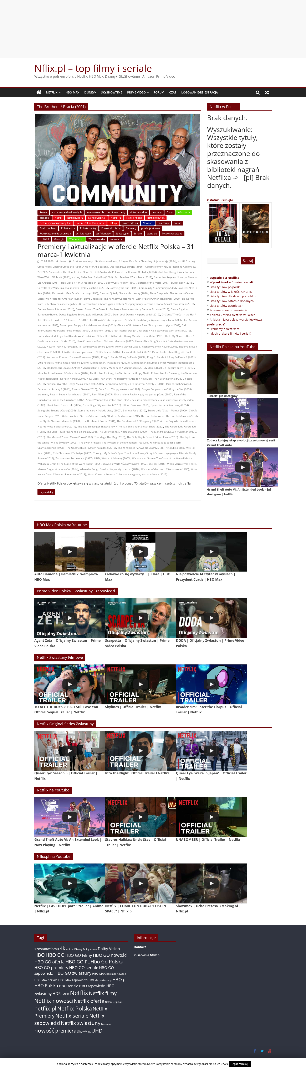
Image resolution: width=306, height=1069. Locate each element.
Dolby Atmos (90, 949)
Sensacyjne (122, 233)
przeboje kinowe (150, 228)
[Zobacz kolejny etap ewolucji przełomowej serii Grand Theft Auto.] (242, 418)
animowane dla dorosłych (67, 212)
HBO (39, 955)
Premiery (131, 228)
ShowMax (84, 1031)
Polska (177, 223)
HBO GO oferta (113, 336)
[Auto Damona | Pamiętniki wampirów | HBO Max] (69, 552)
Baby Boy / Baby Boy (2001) (97, 277)
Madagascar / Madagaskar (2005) (110, 362)
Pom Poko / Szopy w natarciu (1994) (119, 389)
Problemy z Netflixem (224, 329)
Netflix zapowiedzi (47, 378)
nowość (51, 384)
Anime (43, 212)
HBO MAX (72, 92)
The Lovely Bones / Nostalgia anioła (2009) (123, 432)
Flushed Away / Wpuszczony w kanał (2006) (158, 320)
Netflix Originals (113, 1001)
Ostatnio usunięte (220, 200)
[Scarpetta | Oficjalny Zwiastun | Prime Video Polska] (140, 618)
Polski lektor (68, 228)
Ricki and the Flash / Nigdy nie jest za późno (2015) (143, 394)
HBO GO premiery (51, 967)
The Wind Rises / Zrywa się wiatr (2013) (140, 448)
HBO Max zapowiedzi (73, 980)
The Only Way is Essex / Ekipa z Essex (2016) (152, 437)
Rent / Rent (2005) (102, 394)
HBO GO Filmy (78, 955)
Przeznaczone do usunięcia (55, 233)
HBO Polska (46, 985)
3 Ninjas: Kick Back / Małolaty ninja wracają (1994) (147, 261)
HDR (56, 993)
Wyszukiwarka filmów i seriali (231, 282)
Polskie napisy (88, 228)
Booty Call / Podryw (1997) (121, 282)
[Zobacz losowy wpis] (267, 92)
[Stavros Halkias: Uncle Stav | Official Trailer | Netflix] (140, 817)
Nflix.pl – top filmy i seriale (93, 68)
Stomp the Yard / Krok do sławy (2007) (99, 410)
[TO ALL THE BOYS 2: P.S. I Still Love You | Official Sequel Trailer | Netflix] (69, 684)
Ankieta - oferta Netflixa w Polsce (232, 315)
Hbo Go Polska (107, 961)
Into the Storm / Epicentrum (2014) (82, 352)
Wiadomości (76, 239)
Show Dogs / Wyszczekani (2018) (102, 405)
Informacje (184, 212)
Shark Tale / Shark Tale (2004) (64, 405)
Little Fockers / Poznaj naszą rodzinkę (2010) (63, 362)
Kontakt (140, 947)
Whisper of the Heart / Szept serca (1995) (165, 469)
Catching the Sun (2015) (123, 288)
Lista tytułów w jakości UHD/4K (231, 292)
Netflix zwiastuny (80, 1022)
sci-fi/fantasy (83, 233)
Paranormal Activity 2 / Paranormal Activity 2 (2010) (134, 384)
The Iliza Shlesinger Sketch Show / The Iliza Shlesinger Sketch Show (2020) (120, 426)
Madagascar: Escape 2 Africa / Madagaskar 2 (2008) (77, 368)
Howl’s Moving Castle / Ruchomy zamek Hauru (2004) (146, 346)
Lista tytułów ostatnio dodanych (232, 301)
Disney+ (90, 92)
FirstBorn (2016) (99, 320)
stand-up (152, 233)
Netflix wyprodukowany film (55, 223)
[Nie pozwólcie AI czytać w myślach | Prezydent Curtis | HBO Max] (211, 552)
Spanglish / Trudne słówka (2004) (56, 410)
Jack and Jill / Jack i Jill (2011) (138, 352)
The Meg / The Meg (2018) (110, 437)
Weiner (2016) (157, 464)
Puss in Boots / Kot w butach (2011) (70, 394)
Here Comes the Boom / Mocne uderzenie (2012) (105, 341)
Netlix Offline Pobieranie (90, 223)
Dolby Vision (109, 948)
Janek (63, 261)
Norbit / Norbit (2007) (72, 378)
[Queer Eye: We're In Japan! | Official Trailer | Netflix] (211, 751)
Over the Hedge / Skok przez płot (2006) (80, 384)
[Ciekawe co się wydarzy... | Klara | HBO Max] (140, 552)
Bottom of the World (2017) (153, 282)
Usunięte (59, 239)
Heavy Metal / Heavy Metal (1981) (143, 336)
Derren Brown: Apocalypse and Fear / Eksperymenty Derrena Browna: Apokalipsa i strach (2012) (138, 304)
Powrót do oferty (111, 228)
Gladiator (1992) (100, 330)
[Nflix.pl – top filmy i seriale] (39, 92)
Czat (172, 92)
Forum (159, 92)
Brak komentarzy (82, 261)
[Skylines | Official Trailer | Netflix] (140, 684)
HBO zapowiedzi (92, 985)
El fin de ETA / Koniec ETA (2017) (69, 320)
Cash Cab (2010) (98, 288)
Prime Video (136, 92)
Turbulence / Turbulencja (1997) (74, 458)
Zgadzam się (240, 1064)
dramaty (157, 212)
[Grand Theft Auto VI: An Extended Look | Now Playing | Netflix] (69, 817)
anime (75, 277)
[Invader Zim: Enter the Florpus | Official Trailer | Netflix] (211, 684)
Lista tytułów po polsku (225, 287)
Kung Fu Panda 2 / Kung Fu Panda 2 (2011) (171, 357)
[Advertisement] (153, 29)
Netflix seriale (189, 373)
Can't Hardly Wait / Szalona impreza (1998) (62, 288)
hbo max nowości (116, 973)
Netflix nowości (53, 1000)
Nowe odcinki (130, 223)
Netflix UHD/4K (155, 217)
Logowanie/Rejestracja (199, 92)
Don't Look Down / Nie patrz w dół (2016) (136, 314)
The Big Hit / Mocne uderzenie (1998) (59, 421)
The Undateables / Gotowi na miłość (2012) (91, 448)
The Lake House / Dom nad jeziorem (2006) (72, 432)
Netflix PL (116, 217)
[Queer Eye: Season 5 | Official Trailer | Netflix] (69, 751)
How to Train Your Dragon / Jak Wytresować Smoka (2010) (80, 346)
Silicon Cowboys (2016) (136, 405)
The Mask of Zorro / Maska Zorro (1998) (70, 437)
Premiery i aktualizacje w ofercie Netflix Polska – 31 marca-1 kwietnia (115, 250)
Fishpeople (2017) (121, 320)
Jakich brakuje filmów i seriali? (230, 333)
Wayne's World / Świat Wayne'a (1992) (125, 464)
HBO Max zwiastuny (100, 980)
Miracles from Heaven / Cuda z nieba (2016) (62, 373)
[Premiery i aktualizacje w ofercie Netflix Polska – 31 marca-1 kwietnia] (117, 116)
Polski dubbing (48, 228)
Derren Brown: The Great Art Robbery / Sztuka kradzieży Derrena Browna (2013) (122, 309)
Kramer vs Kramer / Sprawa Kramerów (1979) (73, 357)
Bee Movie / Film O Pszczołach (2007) (82, 282)
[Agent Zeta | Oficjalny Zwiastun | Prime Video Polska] (69, 618)
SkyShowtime (111, 92)
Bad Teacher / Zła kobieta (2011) (133, 277)
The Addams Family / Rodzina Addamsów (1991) (111, 416)
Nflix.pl (113, 223)
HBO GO (55, 955)
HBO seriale (68, 985)
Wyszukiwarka (96, 239)
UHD (97, 458)
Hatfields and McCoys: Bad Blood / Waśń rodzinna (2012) (70, 336)
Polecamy (163, 223)
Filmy (170, 212)
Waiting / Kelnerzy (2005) (116, 458)
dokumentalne (138, 212)
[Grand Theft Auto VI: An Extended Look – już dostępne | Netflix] (242, 467)
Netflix (51, 92)
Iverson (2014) (112, 352)
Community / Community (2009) (157, 288)
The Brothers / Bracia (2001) (98, 421)
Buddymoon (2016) (182, 282)
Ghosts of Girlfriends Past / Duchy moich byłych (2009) (148, 325)
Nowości (148, 223)
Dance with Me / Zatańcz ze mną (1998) (75, 293)
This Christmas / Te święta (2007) (72, 453)
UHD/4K (44, 239)
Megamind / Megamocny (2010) (127, 368)
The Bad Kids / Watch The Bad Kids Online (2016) (169, 416)
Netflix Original (97, 217)
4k (179, 261)
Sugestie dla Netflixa (224, 278)
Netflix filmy (106, 373)
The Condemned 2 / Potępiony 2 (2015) (139, 421)
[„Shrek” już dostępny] (242, 374)
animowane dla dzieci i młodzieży (106, 212)
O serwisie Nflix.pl (147, 955)
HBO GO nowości (110, 955)
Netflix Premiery (169, 373)
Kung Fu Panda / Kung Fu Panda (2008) (123, 357)
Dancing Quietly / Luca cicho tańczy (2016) (124, 293)
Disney (78, 949)
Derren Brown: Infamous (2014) (55, 309)
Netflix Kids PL (75, 217)
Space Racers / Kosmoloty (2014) (170, 405)
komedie (45, 217)
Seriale (138, 233)
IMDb (65, 994)
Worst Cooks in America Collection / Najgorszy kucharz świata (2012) (127, 474)
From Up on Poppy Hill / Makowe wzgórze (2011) (88, 325)
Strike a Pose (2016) (134, 410)
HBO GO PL (78, 962)
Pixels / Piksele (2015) (84, 389)
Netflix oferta (122, 373)
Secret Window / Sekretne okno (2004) (108, 400)
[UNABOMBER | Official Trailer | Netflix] (211, 817)
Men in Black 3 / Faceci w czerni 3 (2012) (171, 368)
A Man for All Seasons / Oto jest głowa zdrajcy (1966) (112, 266)
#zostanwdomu (108, 261)
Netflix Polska (134, 217)
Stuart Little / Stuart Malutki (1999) (168, 410)
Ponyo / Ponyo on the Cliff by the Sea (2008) (167, 389)
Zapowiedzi (116, 239)
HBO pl (119, 979)
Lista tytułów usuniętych (226, 306)
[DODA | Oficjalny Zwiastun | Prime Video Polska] (211, 618)
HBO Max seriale (45, 980)
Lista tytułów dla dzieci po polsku (233, 296)
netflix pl (136, 373)
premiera (42, 394)
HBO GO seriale (83, 967)
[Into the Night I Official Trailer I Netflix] (140, 751)
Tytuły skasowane (172, 233)
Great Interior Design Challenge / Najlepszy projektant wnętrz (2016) (151, 330)
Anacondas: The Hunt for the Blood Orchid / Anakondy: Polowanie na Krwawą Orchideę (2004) (103, 272)
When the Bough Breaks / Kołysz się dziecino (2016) (109, 469)
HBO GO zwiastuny (73, 973)
